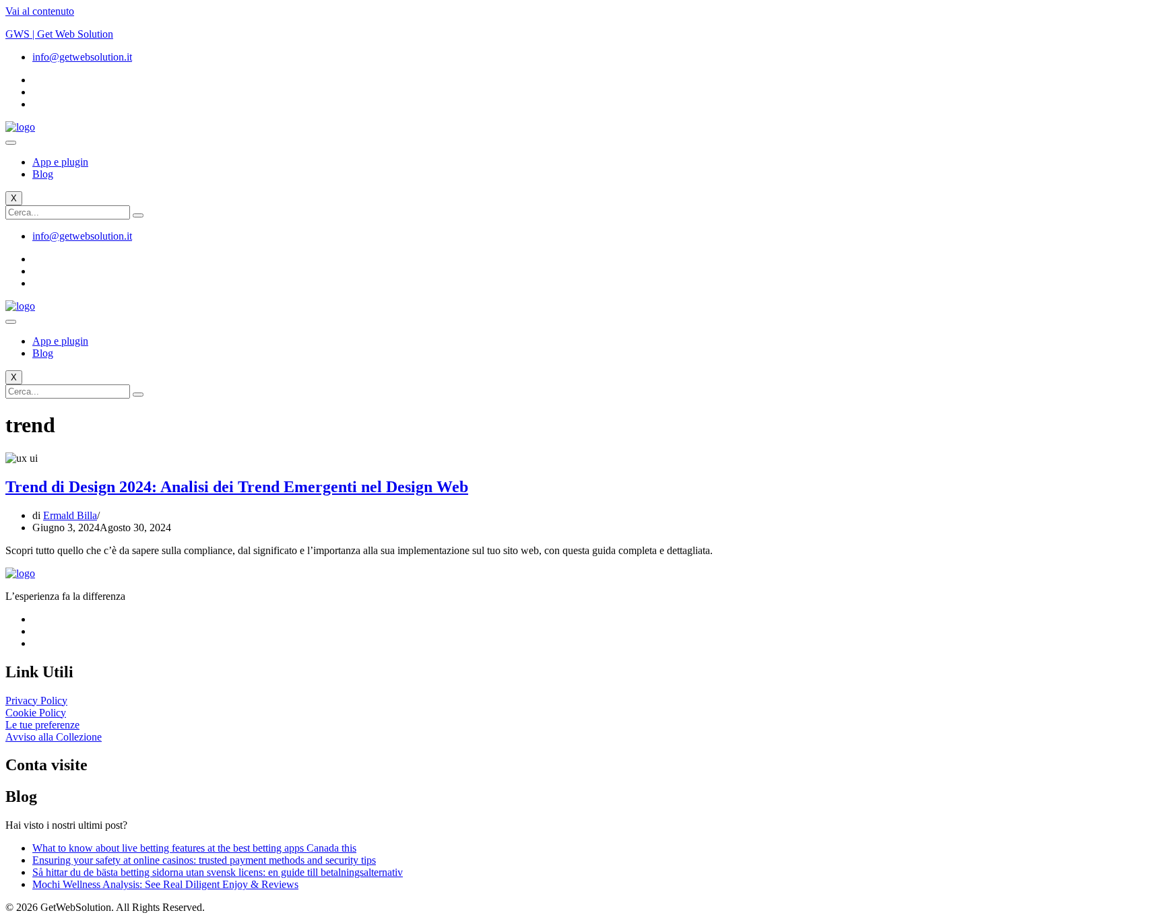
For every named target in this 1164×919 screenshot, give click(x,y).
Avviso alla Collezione (53, 737)
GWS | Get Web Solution (59, 34)
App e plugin (60, 162)
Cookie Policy (35, 712)
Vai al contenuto (39, 11)
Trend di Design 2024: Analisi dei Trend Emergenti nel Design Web (236, 487)
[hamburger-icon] (10, 143)
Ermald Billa (70, 515)
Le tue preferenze (42, 724)
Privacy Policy (36, 700)
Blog (42, 174)
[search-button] (138, 215)
